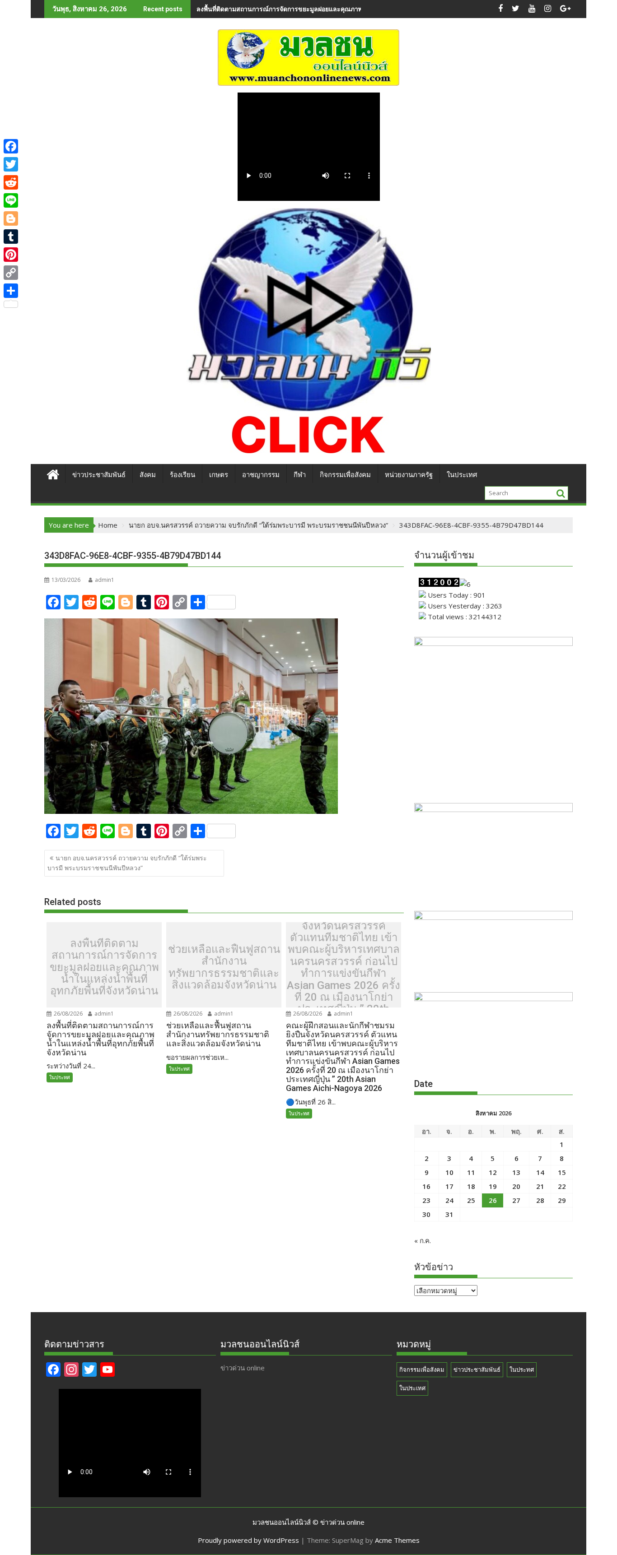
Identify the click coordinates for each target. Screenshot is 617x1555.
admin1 (104, 580)
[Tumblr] (11, 236)
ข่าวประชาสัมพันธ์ (99, 475)
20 (516, 1186)
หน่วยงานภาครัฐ (409, 475)
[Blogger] (11, 218)
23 (426, 1200)
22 (562, 1186)
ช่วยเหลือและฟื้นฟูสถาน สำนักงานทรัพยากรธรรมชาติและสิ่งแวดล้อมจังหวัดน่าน (308, 9)
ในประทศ (59, 1077)
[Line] (11, 200)
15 (562, 1172)
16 (426, 1186)
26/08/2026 (67, 1013)
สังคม (148, 475)
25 (471, 1200)
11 (471, 1172)
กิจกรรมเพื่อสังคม (345, 475)
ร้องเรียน (182, 475)
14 (540, 1172)
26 (493, 1200)
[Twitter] (11, 164)
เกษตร (218, 475)
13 (516, 1172)
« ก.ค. (422, 1240)
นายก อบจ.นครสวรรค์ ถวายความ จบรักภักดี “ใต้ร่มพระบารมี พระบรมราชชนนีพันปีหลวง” (127, 863)
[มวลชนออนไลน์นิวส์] (53, 473)
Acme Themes (397, 1540)
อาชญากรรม (261, 475)
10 (449, 1172)
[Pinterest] (11, 255)
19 (493, 1186)
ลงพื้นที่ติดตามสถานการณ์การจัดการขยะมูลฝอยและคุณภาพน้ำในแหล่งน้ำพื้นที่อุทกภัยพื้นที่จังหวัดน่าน (104, 967)
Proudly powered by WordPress (248, 1540)
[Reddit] (11, 182)
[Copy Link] (11, 273)
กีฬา (300, 475)
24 (449, 1200)
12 (493, 1172)
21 (540, 1186)
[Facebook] (11, 146)
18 (471, 1186)
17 (449, 1186)
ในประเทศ (462, 475)
